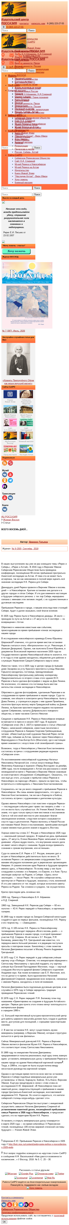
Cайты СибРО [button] (15, 155)
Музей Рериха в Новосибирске (30, 164)
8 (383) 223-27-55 (15, 27)
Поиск (31, 30)
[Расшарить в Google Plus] (26, 1173)
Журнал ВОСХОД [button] (17, 75)
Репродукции (21, 146)
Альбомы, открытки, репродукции (32, 109)
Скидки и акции (22, 137)
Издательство (22, 170)
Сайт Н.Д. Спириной (25, 161)
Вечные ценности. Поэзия (28, 66)
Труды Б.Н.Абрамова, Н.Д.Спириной (33, 94)
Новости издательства (26, 79)
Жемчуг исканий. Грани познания (31, 97)
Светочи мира (22, 100)
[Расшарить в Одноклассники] (44, 1173)
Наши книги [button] (14, 85)
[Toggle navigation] (3, 27)
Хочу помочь (21, 179)
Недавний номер (23, 118)
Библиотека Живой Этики (27, 48)
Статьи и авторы (23, 121)
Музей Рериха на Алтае (27, 167)
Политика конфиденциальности (17, 1212)
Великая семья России (26, 91)
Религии (19, 143)
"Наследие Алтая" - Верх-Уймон (31, 136)
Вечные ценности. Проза (27, 63)
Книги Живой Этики (24, 133)
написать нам (38, 23)
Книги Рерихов (22, 140)
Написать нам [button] (8, 1200)
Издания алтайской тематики (29, 112)
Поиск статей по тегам (26, 84)
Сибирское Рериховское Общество (32, 118)
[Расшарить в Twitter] (60, 1173)
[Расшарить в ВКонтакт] (11, 1173)
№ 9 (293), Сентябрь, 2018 (25, 548)
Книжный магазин (23, 142)
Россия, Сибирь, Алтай (26, 152)
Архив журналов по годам (28, 127)
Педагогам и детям (24, 149)
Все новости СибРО (25, 82)
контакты (24, 23)
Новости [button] (12, 76)
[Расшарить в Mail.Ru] (49, 1178)
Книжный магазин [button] (17, 131)
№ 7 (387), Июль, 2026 (13, 331)
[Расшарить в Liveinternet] (36, 1178)
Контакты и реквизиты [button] (12, 1197)
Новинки (19, 134)
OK (4, 1222)
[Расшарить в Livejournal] (21, 1178)
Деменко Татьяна (38, 542)
